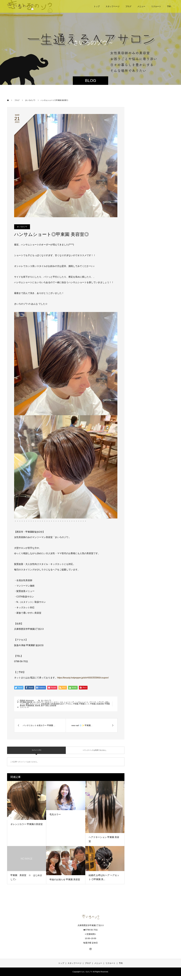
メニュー (141, 6)
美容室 (37, 706)
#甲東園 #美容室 (26, 702)
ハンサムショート (81, 702)
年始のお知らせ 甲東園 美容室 (64, 879)
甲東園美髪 (30, 706)
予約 (169, 6)
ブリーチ (92, 702)
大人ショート (35, 704)
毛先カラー (55, 814)
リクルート (156, 6)
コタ (61, 702)
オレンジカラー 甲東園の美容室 (26, 824)
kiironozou (30, 700)
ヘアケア (100, 702)
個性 (27, 704)
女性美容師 (45, 704)
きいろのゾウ (22, 227)
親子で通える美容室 (48, 706)
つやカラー (48, 702)
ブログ (128, 6)
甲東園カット (84, 704)
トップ (97, 6)
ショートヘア (69, 702)
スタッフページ (112, 6)
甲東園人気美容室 (97, 704)
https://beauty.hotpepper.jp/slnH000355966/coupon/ (83, 677)
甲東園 (75, 704)
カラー (56, 702)
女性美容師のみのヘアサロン (61, 704)
